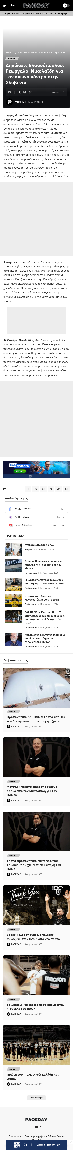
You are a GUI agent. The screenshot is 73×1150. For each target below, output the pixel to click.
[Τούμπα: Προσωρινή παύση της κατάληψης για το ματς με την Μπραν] (13, 565)
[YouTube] (36, 1127)
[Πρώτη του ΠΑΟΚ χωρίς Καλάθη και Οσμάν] (36, 1045)
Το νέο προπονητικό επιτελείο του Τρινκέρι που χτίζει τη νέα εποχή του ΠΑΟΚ (34, 865)
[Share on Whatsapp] (24, 92)
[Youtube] (36, 525)
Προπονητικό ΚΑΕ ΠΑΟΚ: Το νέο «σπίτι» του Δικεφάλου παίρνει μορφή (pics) (36, 719)
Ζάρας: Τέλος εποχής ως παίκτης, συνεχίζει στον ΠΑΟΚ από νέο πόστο (33, 937)
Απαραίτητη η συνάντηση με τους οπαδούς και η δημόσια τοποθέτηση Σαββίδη (45, 638)
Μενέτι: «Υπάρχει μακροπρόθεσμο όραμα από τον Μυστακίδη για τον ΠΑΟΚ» (32, 791)
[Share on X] (19, 92)
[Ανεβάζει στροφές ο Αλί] (13, 549)
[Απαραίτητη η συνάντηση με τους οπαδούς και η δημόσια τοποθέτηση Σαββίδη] (13, 639)
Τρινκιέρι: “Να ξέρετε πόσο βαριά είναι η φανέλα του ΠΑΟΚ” (35, 1007)
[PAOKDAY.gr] (36, 6)
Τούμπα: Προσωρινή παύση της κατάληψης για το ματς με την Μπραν (43, 564)
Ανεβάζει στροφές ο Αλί (39, 544)
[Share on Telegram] (51, 489)
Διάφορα (29, 549)
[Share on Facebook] (14, 92)
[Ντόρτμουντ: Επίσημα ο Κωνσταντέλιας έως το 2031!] (13, 600)
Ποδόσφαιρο (31, 572)
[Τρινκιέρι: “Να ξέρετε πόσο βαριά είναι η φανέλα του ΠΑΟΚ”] (36, 975)
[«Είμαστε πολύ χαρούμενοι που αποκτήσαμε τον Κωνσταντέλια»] (13, 584)
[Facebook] (36, 509)
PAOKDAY (19, 102)
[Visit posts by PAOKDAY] (9, 102)
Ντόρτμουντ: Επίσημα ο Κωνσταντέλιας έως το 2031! (42, 597)
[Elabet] (36, 468)
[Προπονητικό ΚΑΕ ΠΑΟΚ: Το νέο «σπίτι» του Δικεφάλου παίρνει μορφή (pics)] (36, 688)
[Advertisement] (36, 219)
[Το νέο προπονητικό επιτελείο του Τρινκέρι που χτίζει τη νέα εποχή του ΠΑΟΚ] (36, 831)
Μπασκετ (12, 58)
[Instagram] (36, 517)
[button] (6, 5)
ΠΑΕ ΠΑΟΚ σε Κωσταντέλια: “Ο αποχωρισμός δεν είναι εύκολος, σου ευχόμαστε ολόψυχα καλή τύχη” (45, 618)
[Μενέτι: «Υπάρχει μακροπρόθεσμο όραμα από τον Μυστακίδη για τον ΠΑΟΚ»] (36, 757)
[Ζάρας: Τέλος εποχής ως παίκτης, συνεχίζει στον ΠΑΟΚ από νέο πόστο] (36, 905)
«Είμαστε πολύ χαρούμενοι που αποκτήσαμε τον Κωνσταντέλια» (44, 581)
